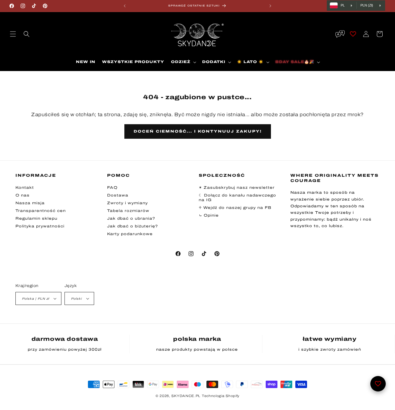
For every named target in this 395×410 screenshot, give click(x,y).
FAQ (112, 187)
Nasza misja (30, 203)
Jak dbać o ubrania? (131, 218)
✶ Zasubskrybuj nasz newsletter (237, 187)
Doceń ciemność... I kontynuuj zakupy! (198, 131)
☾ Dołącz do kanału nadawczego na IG (237, 197)
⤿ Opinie (209, 215)
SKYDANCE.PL (186, 396)
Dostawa (117, 195)
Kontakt (24, 187)
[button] (13, 34)
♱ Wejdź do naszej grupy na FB (235, 207)
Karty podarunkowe (130, 234)
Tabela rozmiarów (128, 211)
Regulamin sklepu (36, 218)
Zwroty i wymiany (127, 203)
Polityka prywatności (39, 226)
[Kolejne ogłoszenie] (270, 6)
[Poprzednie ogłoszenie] (124, 6)
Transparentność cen (40, 211)
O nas (22, 195)
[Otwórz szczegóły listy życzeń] (378, 383)
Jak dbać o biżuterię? (132, 226)
